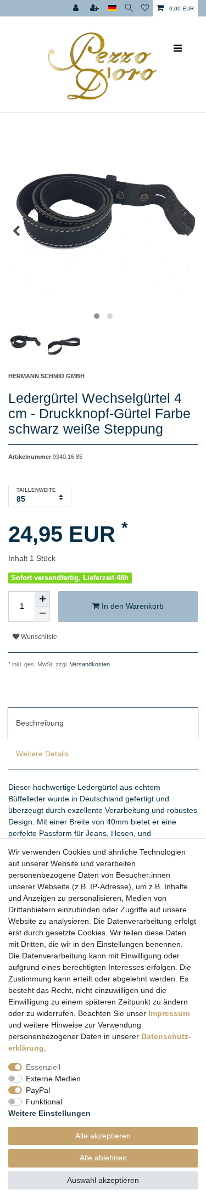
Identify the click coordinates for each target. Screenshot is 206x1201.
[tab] (103, 723)
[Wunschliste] (145, 8)
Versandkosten (89, 664)
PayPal (38, 1090)
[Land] (112, 8)
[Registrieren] (95, 8)
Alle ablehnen (103, 1157)
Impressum (169, 1013)
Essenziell (43, 1067)
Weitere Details (42, 753)
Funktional (44, 1101)
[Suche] (128, 8)
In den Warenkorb (131, 606)
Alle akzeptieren (103, 1135)
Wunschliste (38, 637)
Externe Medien (53, 1078)
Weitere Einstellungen (49, 1113)
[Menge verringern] (42, 614)
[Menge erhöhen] (42, 599)
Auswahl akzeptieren (103, 1180)
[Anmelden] (77, 8)
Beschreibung (40, 723)
